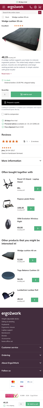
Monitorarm (6, 333)
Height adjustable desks (10, 319)
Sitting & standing (8, 322)
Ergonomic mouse (8, 327)
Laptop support (7, 330)
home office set (7, 341)
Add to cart (27, 94)
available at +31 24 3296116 (22, 124)
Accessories (6, 338)
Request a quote (13, 102)
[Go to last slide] (5, 40)
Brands (4, 336)
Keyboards (5, 324)
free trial (11, 121)
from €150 (14, 127)
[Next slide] (37, 40)
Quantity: (5, 90)
